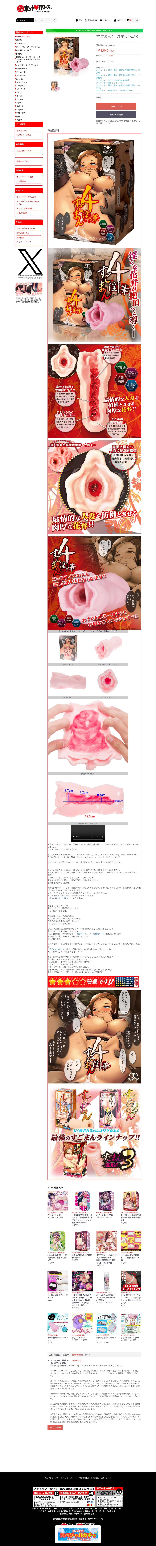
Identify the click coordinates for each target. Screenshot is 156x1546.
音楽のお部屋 (22, 213)
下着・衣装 (20, 113)
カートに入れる (116, 106)
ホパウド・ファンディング (27, 65)
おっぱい (20, 79)
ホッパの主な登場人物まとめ (30, 278)
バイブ (19, 92)
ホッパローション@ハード (60, 898)
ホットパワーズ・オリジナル (28, 47)
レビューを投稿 (55, 1427)
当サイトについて (24, 242)
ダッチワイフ (21, 82)
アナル (19, 103)
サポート (20, 106)
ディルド (20, 99)
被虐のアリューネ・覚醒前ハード (90, 934)
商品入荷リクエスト (25, 151)
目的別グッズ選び (24, 135)
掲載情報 (20, 238)
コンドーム (20, 89)
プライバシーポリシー (26, 228)
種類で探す (112, 90)
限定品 (19, 54)
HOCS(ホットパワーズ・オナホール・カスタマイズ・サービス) (28, 59)
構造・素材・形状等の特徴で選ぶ (122, 70)
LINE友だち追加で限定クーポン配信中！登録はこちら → (94, 30)
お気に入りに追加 (116, 115)
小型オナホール (126, 90)
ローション (20, 86)
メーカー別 (20, 72)
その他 (19, 120)
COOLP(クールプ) (23, 50)
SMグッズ (20, 110)
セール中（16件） (23, 36)
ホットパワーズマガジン (27, 197)
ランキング (20, 43)
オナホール (20, 75)
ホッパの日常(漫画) (24, 208)
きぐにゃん (90, 972)
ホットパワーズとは (25, 177)
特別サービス (21, 68)
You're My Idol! (55, 949)
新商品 (19, 40)
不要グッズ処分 (23, 161)
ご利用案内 (21, 181)
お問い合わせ (106, 1478)
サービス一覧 (22, 131)
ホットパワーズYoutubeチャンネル (28, 202)
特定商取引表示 (23, 233)
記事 (18, 116)
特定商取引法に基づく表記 (89, 1478)
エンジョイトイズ (115, 83)
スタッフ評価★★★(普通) (118, 80)
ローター (20, 96)
